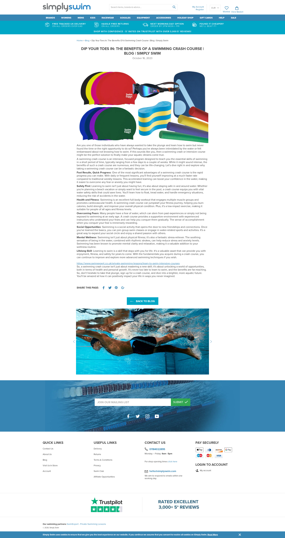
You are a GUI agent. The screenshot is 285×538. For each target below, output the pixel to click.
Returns (97, 454)
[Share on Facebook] (103, 287)
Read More (212, 534)
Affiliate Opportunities (104, 476)
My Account (198, 7)
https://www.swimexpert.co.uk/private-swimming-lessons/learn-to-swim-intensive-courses (128, 263)
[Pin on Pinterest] (116, 287)
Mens (81, 17)
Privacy (97, 465)
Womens (66, 17)
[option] (142, 342)
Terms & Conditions (103, 460)
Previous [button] (74, 341)
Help (221, 17)
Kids (92, 17)
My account (205, 470)
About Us (47, 454)
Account (47, 471)
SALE (233, 17)
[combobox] (143, 7)
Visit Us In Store (50, 465)
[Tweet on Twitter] (110, 287)
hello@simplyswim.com (162, 471)
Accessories (163, 17)
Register (200, 9)
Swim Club (99, 471)
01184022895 (157, 449)
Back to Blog (145, 301)
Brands (50, 17)
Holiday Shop (185, 17)
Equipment (143, 17)
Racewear (108, 17)
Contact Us (48, 448)
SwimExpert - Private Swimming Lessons (86, 524)
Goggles (125, 17)
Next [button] (211, 341)
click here (172, 461)
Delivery (98, 448)
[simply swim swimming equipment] (142, 142)
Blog (45, 460)
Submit (178, 402)
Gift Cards (206, 17)
